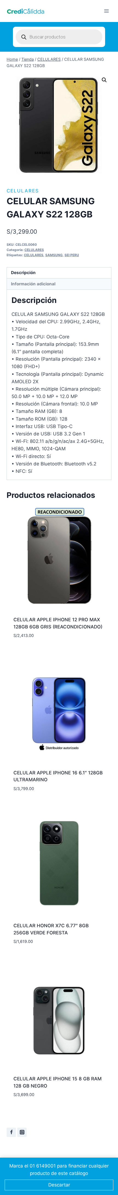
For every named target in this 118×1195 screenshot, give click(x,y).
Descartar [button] (59, 1185)
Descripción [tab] (23, 272)
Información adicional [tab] (33, 283)
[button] (104, 80)
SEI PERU (71, 255)
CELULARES (23, 191)
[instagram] (22, 1132)
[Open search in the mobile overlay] (59, 37)
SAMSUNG (54, 255)
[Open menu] (106, 11)
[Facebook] (11, 1132)
